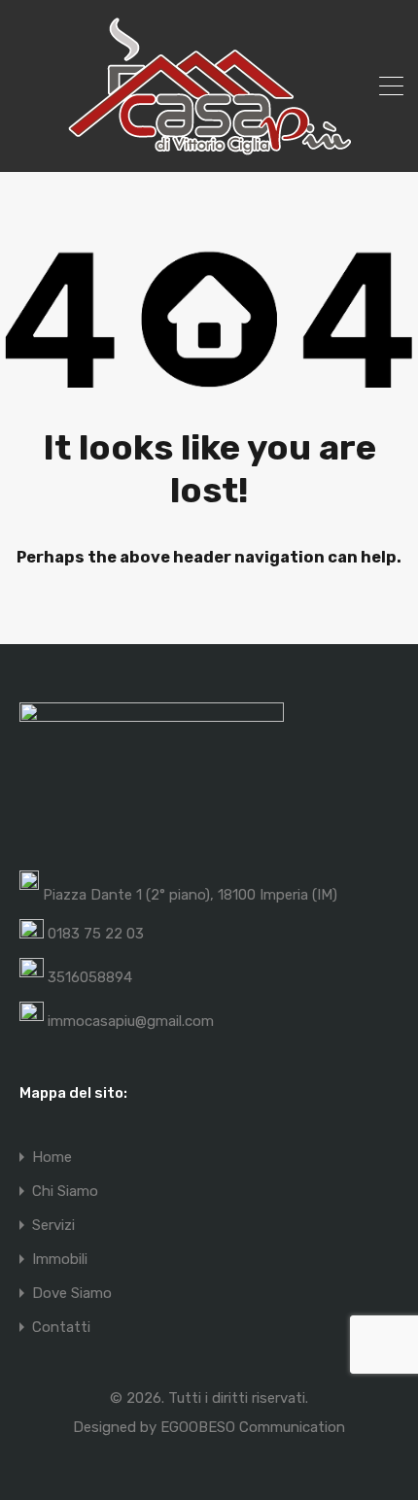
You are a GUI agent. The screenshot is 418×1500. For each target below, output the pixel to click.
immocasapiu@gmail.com (131, 1021)
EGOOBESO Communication (252, 1427)
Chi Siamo (65, 1191)
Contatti (61, 1327)
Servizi (53, 1225)
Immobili (59, 1259)
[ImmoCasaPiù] (209, 148)
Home (52, 1157)
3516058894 (90, 977)
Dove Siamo (72, 1293)
